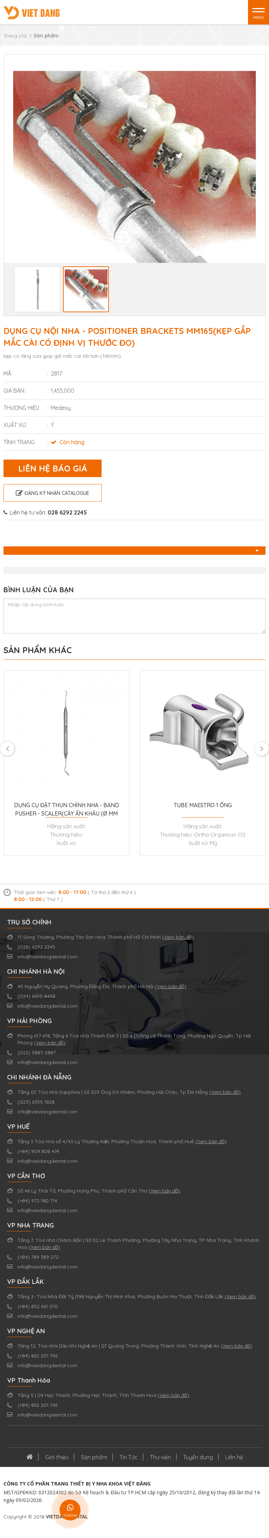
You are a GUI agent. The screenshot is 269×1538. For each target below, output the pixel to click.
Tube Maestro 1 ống (203, 805)
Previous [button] (7, 185)
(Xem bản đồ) (178, 937)
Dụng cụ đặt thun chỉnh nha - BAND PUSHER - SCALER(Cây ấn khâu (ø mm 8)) (66, 810)
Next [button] (261, 185)
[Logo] (32, 12)
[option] (134, 185)
